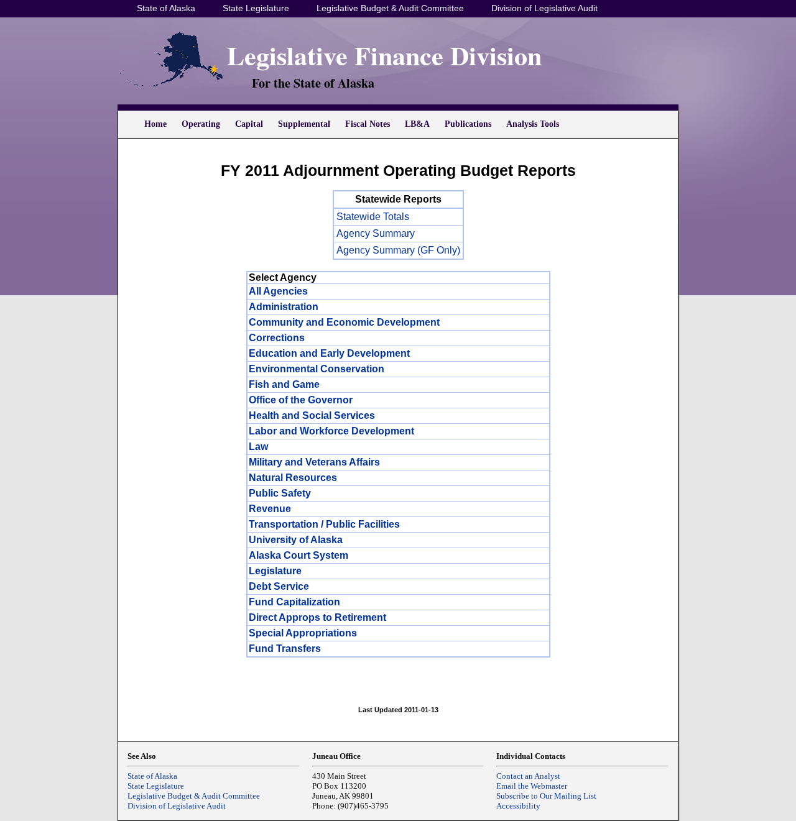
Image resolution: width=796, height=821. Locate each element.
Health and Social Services (312, 415)
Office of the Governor (301, 400)
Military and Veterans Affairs (314, 462)
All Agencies (278, 291)
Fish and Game (284, 384)
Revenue (270, 508)
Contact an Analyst (528, 776)
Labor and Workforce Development (331, 431)
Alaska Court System (298, 555)
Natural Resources (293, 477)
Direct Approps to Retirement (317, 617)
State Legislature (256, 8)
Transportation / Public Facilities (324, 524)
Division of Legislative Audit (544, 8)
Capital (249, 124)
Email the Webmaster (531, 786)
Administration (283, 306)
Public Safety (280, 493)
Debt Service (279, 586)
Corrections (277, 338)
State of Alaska (166, 8)
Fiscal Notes (367, 124)
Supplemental (304, 124)
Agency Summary (375, 233)
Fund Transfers (285, 648)
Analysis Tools (532, 124)
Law (258, 446)
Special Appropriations (303, 633)
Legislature (275, 571)
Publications (468, 124)
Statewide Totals (372, 216)
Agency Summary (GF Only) (398, 250)
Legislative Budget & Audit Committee (390, 8)
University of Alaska (296, 539)
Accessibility (518, 805)
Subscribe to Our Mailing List (546, 795)
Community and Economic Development (344, 322)
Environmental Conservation (316, 369)
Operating (201, 124)
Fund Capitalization (294, 602)
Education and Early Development (329, 353)
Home (155, 124)
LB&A (417, 124)
